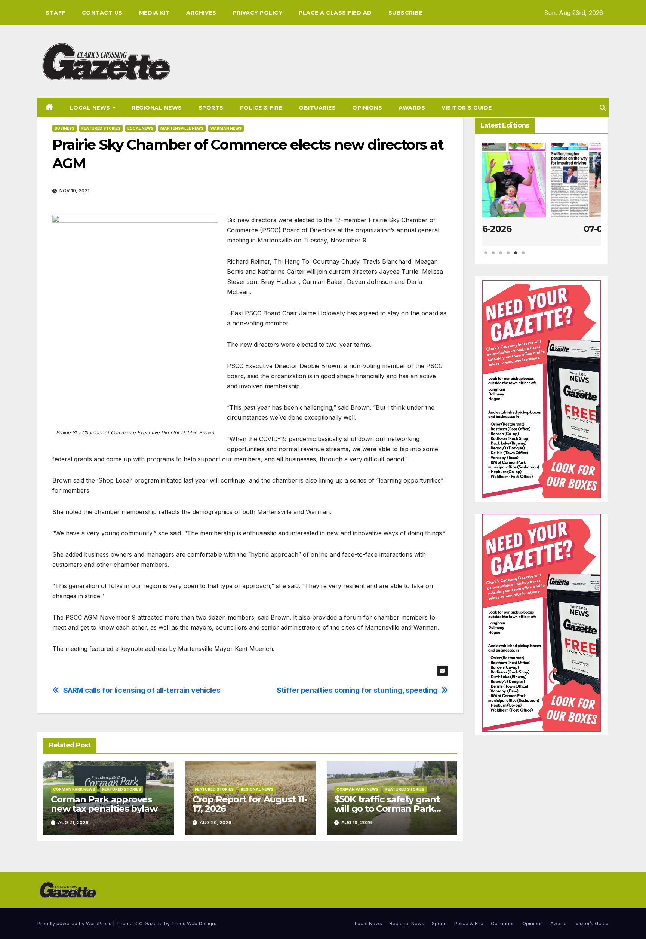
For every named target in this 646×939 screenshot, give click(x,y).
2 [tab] (493, 256)
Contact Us (102, 12)
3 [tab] (501, 256)
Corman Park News (74, 789)
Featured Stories (100, 128)
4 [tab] (508, 256)
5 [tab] (516, 256)
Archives (201, 12)
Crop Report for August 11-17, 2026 (250, 804)
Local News (91, 107)
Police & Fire (261, 107)
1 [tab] (486, 256)
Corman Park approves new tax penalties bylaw (104, 804)
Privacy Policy (257, 12)
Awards (412, 107)
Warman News (226, 128)
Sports (211, 107)
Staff (55, 12)
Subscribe (405, 12)
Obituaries (317, 107)
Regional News (157, 107)
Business (64, 128)
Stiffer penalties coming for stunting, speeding (357, 690)
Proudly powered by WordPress (75, 923)
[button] (603, 107)
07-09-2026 (541, 228)
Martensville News (181, 128)
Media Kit (154, 12)
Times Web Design (193, 923)
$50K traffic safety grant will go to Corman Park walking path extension (387, 808)
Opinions (367, 107)
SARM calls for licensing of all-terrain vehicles (142, 690)
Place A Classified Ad (335, 12)
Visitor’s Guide (467, 107)
